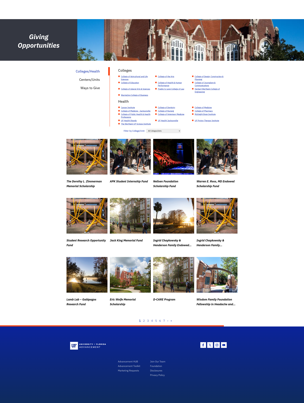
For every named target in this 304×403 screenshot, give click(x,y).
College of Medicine (203, 107)
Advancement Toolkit (129, 366)
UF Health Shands (129, 120)
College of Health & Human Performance (170, 84)
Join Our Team (157, 361)
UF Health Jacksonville (168, 120)
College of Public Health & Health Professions (135, 115)
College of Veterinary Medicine (171, 114)
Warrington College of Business (134, 95)
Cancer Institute (128, 107)
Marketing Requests (128, 370)
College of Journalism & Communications (205, 84)
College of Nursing (166, 111)
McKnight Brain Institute (205, 114)
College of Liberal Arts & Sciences (135, 89)
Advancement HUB (128, 361)
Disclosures (156, 370)
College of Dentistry (166, 107)
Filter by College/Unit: (134, 131)
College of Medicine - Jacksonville (135, 111)
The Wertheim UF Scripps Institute (136, 124)
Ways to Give (90, 88)
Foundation (156, 366)
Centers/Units (89, 79)
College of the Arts (166, 76)
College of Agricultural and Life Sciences (134, 78)
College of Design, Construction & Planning (209, 78)
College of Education (130, 83)
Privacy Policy (157, 375)
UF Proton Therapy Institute (207, 120)
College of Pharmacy (204, 111)
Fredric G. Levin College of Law (171, 89)
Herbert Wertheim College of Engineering (207, 90)
